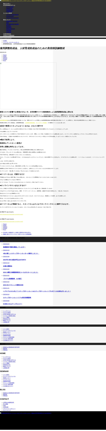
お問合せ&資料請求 (8, 402)
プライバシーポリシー (9, 408)
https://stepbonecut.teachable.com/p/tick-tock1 (11, 214)
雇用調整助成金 (4, 120)
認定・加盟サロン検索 (12, 24)
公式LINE (8, 27)
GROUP (8, 26)
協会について (7, 19)
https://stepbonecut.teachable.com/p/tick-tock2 (11, 221)
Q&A (7, 22)
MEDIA (5, 348)
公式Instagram (7, 33)
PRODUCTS (9, 10)
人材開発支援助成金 (30, 122)
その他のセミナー (8, 340)
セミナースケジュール (12, 18)
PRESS (5, 350)
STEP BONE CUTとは (9, 314)
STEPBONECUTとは (9, 5)
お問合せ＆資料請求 (8, 35)
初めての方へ (7, 3)
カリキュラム (10, 16)
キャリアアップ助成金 (41, 122)
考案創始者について (11, 21)
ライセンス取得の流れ (12, 14)
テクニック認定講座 (8, 337)
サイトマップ (7, 410)
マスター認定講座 (8, 338)
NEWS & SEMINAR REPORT (11, 347)
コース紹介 (6, 329)
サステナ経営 (10, 7)
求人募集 (8, 32)
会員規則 (8, 30)
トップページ (7, 311)
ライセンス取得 (7, 13)
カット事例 (9, 8)
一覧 (1, 241)
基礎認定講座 (7, 335)
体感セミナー (7, 332)
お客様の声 (9, 11)
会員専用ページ (10, 29)
